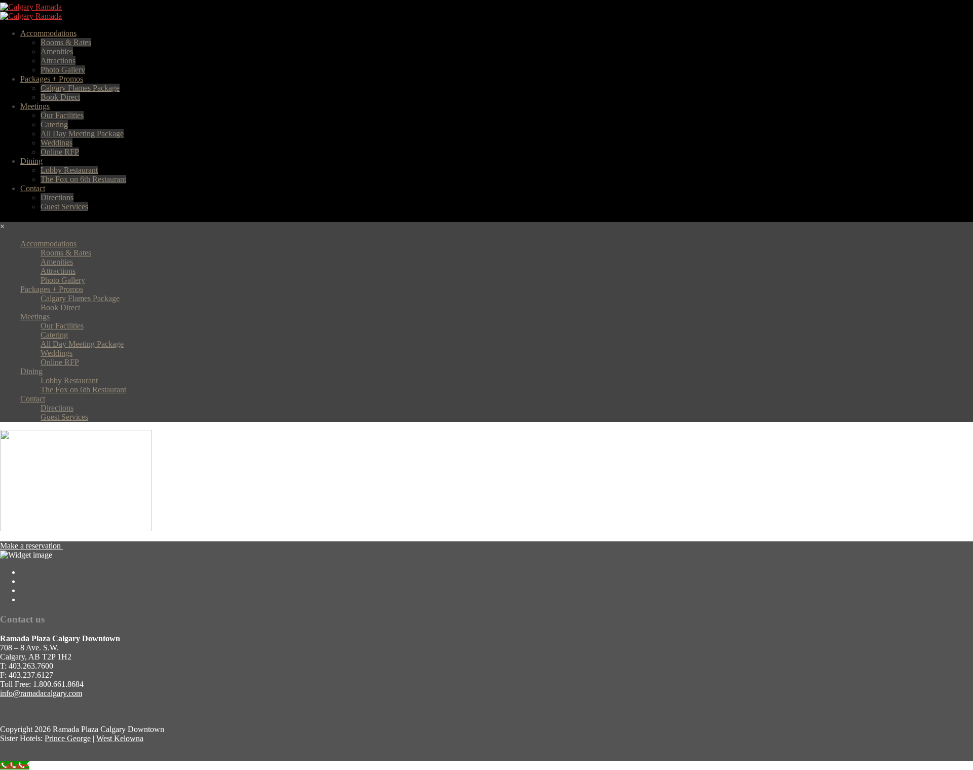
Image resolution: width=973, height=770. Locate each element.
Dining (31, 161)
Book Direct (60, 97)
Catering (54, 124)
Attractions (58, 60)
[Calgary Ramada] (31, 7)
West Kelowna (119, 738)
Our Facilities (62, 115)
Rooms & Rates (66, 42)
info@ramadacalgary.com (41, 693)
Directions (57, 197)
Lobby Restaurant (69, 170)
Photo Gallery (63, 69)
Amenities (57, 51)
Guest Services (64, 206)
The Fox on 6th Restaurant (83, 179)
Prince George (68, 738)
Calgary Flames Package (80, 88)
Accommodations (48, 33)
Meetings (35, 106)
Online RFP (60, 152)
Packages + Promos (51, 79)
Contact (32, 188)
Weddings (56, 142)
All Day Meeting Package (82, 133)
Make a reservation (31, 545)
